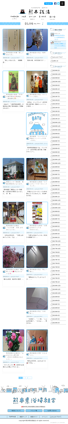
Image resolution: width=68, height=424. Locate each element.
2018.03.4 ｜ (30, 316)
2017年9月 (56, 252)
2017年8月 (56, 256)
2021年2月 (56, 115)
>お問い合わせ (52, 410)
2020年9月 (56, 133)
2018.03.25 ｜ (31, 57)
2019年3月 (56, 189)
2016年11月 (56, 289)
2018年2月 (56, 237)
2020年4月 (56, 148)
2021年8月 (56, 92)
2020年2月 (56, 156)
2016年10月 (57, 293)
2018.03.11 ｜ (7, 232)
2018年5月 (56, 226)
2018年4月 (56, 230)
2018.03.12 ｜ (31, 189)
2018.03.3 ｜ (7, 362)
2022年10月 (57, 81)
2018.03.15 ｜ (7, 187)
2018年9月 (56, 211)
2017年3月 (56, 274)
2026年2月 (56, 70)
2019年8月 (56, 170)
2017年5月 (56, 267)
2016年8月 (56, 300)
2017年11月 (56, 245)
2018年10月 (57, 208)
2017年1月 (56, 282)
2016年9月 (56, 296)
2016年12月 (57, 285)
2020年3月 (56, 152)
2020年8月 (56, 137)
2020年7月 (56, 141)
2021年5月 (56, 104)
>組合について (16, 410)
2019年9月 (56, 167)
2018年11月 (56, 204)
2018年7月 (56, 219)
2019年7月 (56, 174)
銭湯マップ (23, 416)
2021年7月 (56, 96)
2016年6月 (56, 308)
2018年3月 (56, 233)
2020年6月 (56, 144)
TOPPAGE (12, 416)
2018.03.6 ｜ (7, 276)
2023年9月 (56, 78)
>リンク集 (34, 410)
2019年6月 (56, 178)
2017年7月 (56, 259)
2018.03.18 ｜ (31, 99)
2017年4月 (56, 271)
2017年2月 (56, 278)
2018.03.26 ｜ (7, 57)
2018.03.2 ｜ (30, 358)
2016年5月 (56, 311)
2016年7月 (56, 304)
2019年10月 (57, 163)
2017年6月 (56, 263)
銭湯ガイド (34, 416)
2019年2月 (56, 193)
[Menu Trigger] (62, 3)
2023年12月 (57, 74)
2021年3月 (56, 111)
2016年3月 (56, 319)
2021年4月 (56, 107)
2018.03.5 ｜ (30, 274)
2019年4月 (56, 185)
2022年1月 (56, 89)
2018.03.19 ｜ (7, 101)
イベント (13, 101)
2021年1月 (56, 118)
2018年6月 (56, 222)
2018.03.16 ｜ (31, 143)
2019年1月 (56, 196)
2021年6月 (56, 100)
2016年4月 (56, 315)
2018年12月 (57, 200)
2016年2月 (56, 322)
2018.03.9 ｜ (30, 232)
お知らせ (55, 60)
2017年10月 (57, 248)
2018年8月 (56, 215)
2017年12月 (57, 241)
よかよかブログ (15, 57)
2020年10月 (57, 130)
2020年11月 (56, 126)
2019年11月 (56, 159)
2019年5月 (56, 182)
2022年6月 (56, 85)
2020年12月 (57, 122)
